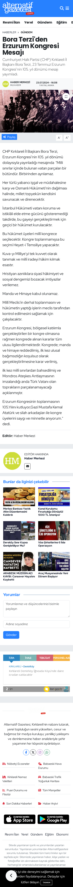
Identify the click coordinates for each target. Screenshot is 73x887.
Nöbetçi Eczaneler (18, 764)
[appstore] (19, 820)
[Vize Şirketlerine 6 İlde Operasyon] (54, 530)
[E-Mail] (27, 466)
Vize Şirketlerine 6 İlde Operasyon (51, 544)
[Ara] (62, 8)
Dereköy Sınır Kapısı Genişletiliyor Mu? (15, 544)
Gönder (11, 635)
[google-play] (53, 820)
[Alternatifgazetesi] (18, 8)
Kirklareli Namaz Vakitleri (14, 779)
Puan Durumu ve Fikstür (14, 792)
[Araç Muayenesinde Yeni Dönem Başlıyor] (54, 561)
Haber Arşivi (50, 803)
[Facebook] (26, 752)
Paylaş (11, 137)
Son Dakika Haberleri (19, 803)
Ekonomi (62, 834)
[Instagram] (40, 752)
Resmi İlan (11, 22)
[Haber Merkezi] (12, 460)
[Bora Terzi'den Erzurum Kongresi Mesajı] (36, 111)
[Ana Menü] (67, 8)
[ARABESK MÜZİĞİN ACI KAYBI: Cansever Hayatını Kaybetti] (19, 561)
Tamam (46, 882)
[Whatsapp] (47, 752)
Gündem (44, 22)
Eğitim (62, 22)
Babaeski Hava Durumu (50, 766)
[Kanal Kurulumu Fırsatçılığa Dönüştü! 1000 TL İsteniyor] (54, 496)
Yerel (28, 22)
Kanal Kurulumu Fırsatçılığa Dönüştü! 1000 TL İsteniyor (50, 512)
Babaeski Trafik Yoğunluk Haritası (49, 779)
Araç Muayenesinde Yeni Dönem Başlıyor (53, 575)
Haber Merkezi (34, 458)
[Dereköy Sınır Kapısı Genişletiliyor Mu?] (19, 530)
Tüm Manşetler (51, 790)
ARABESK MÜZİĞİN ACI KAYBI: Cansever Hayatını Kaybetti (19, 576)
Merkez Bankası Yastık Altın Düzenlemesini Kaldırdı (17, 512)
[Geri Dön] (11, 875)
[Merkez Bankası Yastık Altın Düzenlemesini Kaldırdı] (19, 496)
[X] (33, 752)
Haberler (9, 32)
